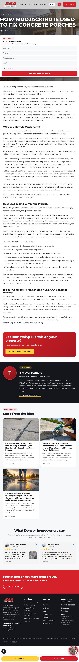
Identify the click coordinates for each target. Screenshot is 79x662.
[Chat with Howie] (73, 650)
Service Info (47, 614)
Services (37, 4)
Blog (8, 14)
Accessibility (47, 623)
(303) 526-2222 (66, 602)
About (28, 4)
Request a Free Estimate (20, 351)
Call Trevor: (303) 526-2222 (30, 395)
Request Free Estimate (39, 73)
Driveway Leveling (31, 602)
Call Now (21, 659)
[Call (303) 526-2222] (59, 4)
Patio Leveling (29, 605)
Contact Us (65, 608)
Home (21, 4)
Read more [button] (10, 561)
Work (44, 4)
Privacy (45, 617)
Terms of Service (49, 620)
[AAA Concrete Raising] (10, 4)
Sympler (14, 641)
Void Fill (27, 622)
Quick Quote (59, 659)
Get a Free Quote (13, 586)
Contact (51, 4)
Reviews (46, 608)
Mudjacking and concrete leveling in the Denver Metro (12, 608)
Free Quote (69, 4)
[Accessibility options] (3, 651)
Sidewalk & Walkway (31, 619)
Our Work (46, 605)
